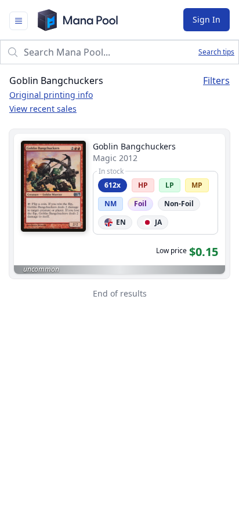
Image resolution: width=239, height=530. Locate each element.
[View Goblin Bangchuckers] (119, 204)
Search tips (216, 52)
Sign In (206, 19)
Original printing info (51, 94)
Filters (216, 80)
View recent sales (43, 108)
